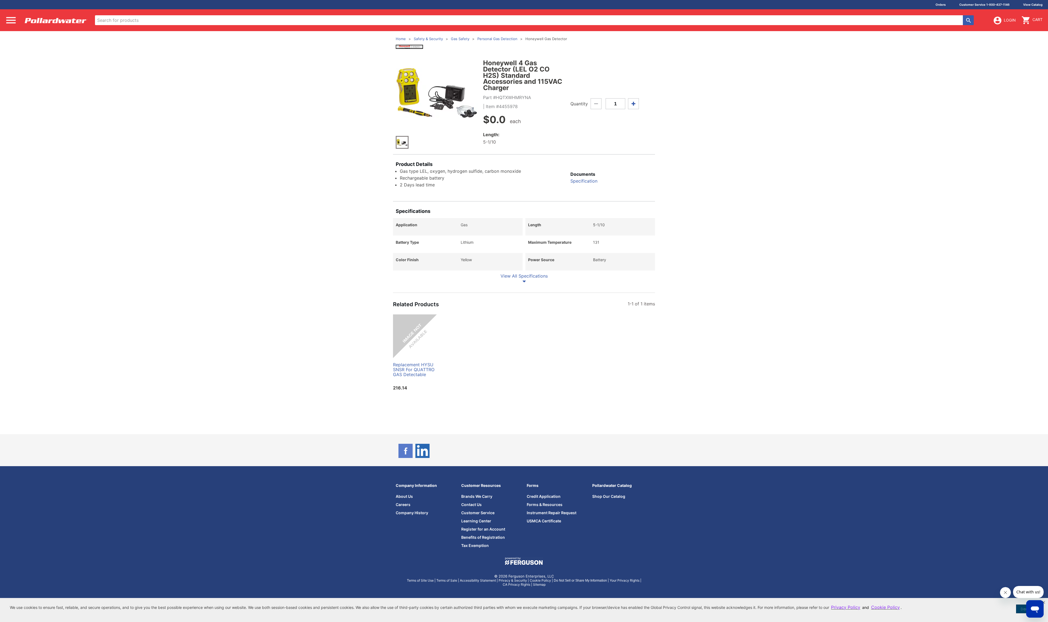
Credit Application (544, 496)
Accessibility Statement (478, 580)
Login (1010, 20)
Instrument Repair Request (551, 512)
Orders (941, 5)
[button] (1043, 602)
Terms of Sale (446, 580)
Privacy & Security (513, 580)
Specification (583, 181)
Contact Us (471, 504)
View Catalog (1033, 5)
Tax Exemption (475, 545)
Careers (403, 504)
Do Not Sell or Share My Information (580, 580)
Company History (412, 512)
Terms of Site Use (420, 580)
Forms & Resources (544, 504)
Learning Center (476, 521)
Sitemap (539, 584)
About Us (404, 496)
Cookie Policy (540, 580)
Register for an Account (483, 529)
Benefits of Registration (483, 537)
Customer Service (478, 512)
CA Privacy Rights (516, 584)
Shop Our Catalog (608, 496)
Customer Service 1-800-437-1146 (984, 5)
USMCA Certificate (544, 521)
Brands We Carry (476, 496)
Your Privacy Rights (624, 580)
